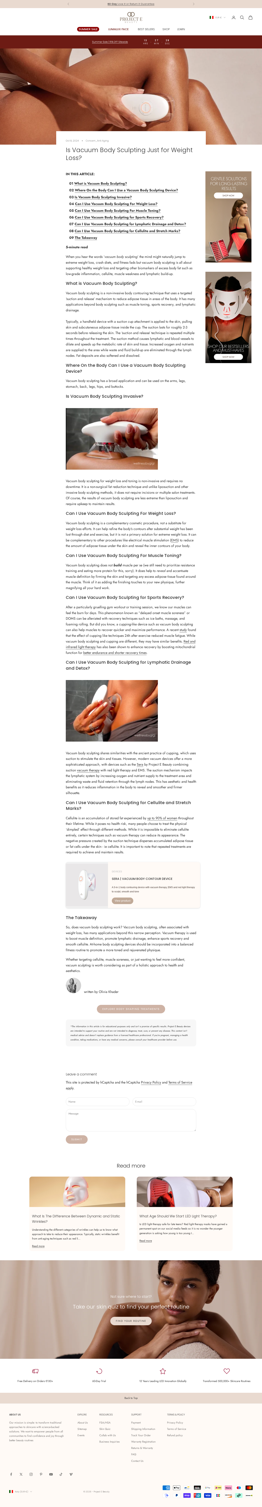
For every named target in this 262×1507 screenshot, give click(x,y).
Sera (140, 764)
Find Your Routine (131, 1321)
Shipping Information (143, 1429)
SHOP (166, 29)
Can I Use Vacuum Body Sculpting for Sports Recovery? (119, 217)
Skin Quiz (104, 1429)
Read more (38, 1246)
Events (81, 1435)
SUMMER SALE (88, 29)
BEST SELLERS (146, 29)
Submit (76, 1139)
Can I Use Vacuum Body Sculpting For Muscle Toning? (118, 210)
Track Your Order (141, 1435)
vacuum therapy (88, 770)
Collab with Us (107, 1435)
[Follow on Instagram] (31, 1474)
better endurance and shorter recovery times (115, 652)
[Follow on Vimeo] (71, 1474)
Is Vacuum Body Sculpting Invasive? (103, 197)
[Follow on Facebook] (11, 1474)
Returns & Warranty (142, 1448)
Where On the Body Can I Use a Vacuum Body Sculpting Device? (126, 190)
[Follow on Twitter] (21, 1474)
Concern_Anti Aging (97, 140)
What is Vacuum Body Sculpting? (100, 183)
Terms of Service (180, 1082)
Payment (136, 1422)
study (183, 629)
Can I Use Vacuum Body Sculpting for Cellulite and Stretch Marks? (127, 230)
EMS (174, 540)
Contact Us (137, 1461)
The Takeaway (86, 237)
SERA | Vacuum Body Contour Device (142, 879)
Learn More (146, 4)
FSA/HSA (104, 1422)
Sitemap (82, 1429)
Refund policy (175, 1435)
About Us (82, 1422)
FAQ (133, 1454)
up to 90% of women (162, 818)
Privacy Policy (151, 1082)
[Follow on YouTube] (51, 1474)
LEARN (181, 29)
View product (122, 900)
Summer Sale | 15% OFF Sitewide (110, 41)
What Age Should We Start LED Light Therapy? (178, 1216)
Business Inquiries (109, 1442)
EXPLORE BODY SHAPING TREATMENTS (131, 1009)
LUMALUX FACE (118, 29)
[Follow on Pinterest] (41, 1474)
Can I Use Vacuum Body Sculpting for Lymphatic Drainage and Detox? (130, 224)
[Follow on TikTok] (61, 1474)
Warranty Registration (143, 1442)
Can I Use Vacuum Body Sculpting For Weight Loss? (116, 203)
